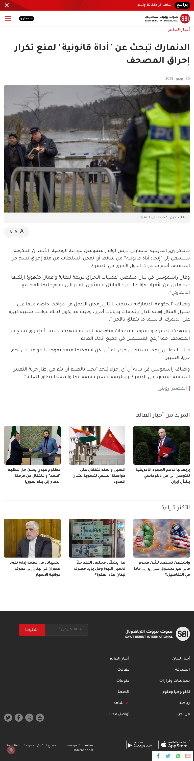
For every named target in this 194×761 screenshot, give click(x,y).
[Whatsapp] (178, 756)
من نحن (183, 715)
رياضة (184, 703)
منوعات (122, 681)
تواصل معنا (119, 715)
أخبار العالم (179, 30)
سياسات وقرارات (174, 681)
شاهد (119, 703)
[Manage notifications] (11, 750)
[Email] (187, 756)
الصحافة (182, 670)
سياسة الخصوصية (80, 746)
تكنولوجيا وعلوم (176, 692)
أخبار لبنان (181, 659)
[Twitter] (168, 756)
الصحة (123, 692)
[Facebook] (158, 756)
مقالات (123, 670)
